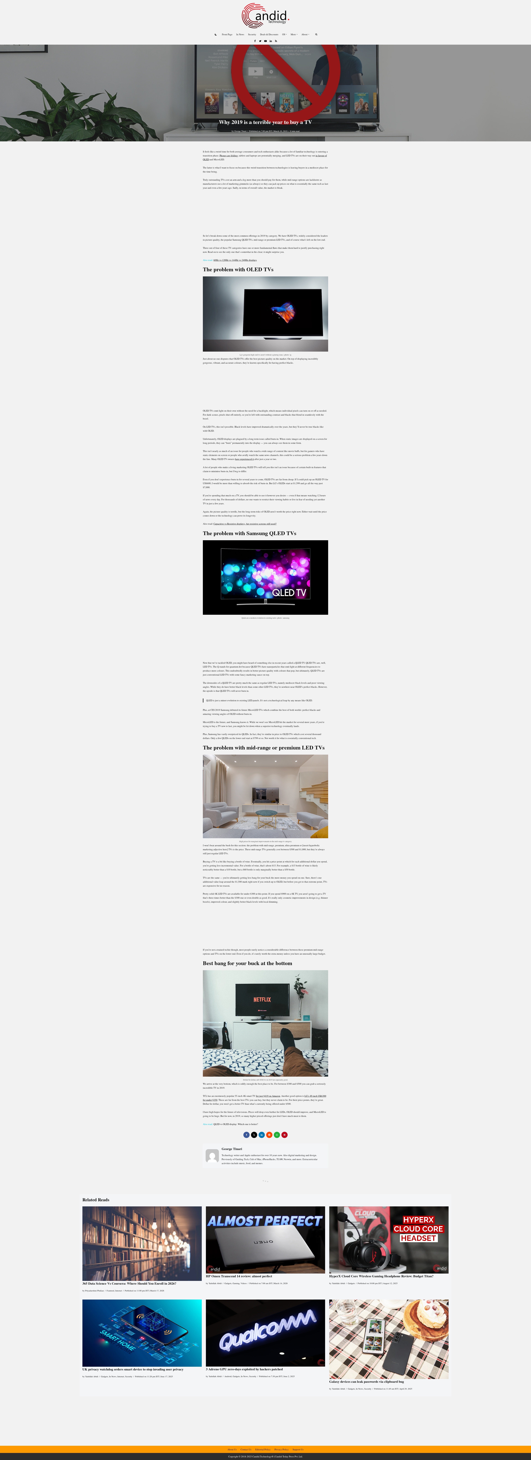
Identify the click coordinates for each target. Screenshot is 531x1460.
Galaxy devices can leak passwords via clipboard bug (366, 1381)
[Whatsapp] (277, 1135)
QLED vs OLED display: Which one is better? (236, 1124)
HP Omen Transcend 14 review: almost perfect (239, 1275)
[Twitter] (260, 41)
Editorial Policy (263, 1449)
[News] (276, 41)
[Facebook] (255, 41)
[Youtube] (265, 41)
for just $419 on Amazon (268, 1095)
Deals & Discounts (269, 34)
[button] (286, 34)
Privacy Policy (281, 1449)
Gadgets (227, 1283)
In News (240, 34)
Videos (244, 1283)
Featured (110, 1290)
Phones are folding (229, 155)
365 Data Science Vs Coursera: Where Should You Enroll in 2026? (129, 1283)
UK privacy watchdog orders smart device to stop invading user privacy (132, 1369)
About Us (232, 1449)
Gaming (236, 1283)
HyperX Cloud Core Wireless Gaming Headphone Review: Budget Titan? (381, 1275)
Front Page (227, 34)
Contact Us (246, 1449)
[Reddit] (269, 1135)
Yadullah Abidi (215, 1283)
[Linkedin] (271, 41)
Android (228, 1376)
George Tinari (240, 131)
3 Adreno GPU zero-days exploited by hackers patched (244, 1369)
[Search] (316, 34)
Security (252, 34)
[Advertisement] (265, 213)
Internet (118, 1290)
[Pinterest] (284, 1135)
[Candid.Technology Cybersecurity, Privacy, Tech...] (265, 15)
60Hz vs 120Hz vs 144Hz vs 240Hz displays (235, 260)
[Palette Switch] (215, 34)
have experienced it (244, 459)
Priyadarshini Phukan (94, 1290)
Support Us (298, 1449)
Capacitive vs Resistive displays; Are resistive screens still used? (245, 523)
